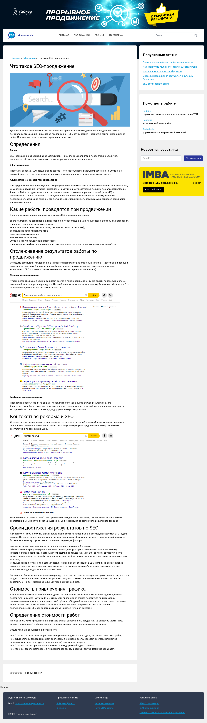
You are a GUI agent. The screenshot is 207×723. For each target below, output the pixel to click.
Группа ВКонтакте (104, 708)
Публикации (82, 35)
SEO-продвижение (149, 708)
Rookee (147, 111)
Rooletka (147, 120)
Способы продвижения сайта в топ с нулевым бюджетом (168, 78)
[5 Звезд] (21, 673)
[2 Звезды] (13, 673)
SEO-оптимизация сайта (156, 84)
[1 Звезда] (11, 673)
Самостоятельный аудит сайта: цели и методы (168, 62)
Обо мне (99, 35)
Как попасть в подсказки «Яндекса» (162, 71)
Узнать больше (153, 189)
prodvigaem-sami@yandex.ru (29, 703)
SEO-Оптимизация (149, 703)
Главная (64, 35)
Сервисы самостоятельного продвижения (162, 712)
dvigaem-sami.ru (25, 35)
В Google (61, 708)
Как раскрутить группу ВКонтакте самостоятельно (170, 67)
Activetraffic (149, 129)
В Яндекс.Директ (66, 703)
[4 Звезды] (18, 673)
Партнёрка (116, 35)
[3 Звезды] (16, 673)
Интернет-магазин (104, 703)
